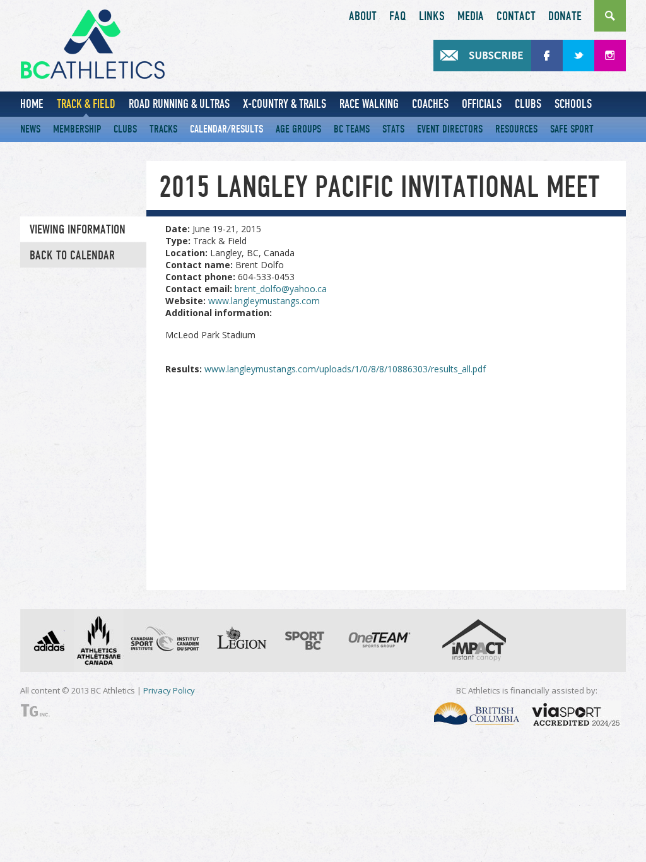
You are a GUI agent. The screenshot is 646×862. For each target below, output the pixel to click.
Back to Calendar (72, 256)
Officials (482, 103)
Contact (516, 16)
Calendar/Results (226, 129)
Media (470, 16)
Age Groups (298, 129)
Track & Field (86, 103)
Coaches (430, 103)
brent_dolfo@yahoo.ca (281, 289)
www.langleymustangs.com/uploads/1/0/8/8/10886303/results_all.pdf (345, 369)
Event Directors (450, 129)
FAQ (397, 16)
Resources (516, 129)
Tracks (163, 129)
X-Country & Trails (284, 103)
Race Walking (369, 103)
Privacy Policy (169, 690)
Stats (393, 129)
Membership (77, 129)
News (30, 129)
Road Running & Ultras (179, 103)
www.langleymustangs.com (264, 301)
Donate (565, 16)
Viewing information (78, 230)
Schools (573, 103)
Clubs (528, 103)
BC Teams (352, 129)
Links (432, 16)
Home (32, 103)
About (363, 16)
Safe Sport (572, 129)
